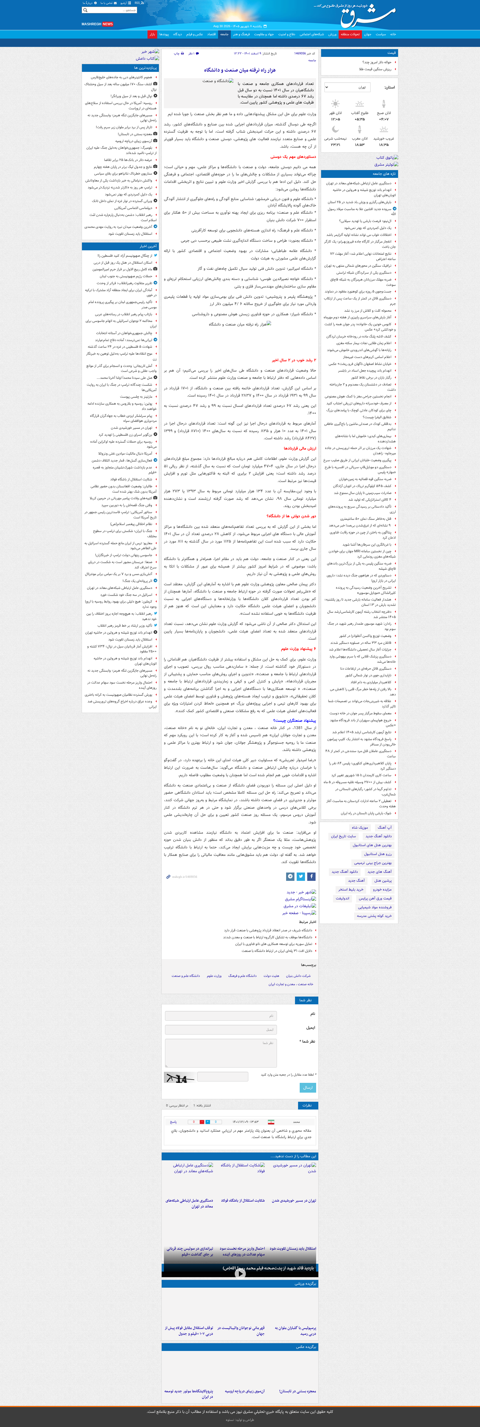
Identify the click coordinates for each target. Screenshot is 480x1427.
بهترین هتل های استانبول (372, 845)
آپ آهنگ (385, 828)
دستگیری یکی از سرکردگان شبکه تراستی (363, 272)
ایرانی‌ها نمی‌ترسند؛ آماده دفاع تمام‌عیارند (123, 340)
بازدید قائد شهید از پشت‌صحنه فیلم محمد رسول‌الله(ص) (268, 1268)
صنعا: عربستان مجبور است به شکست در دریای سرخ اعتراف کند (122, 564)
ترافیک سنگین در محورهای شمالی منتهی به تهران (357, 265)
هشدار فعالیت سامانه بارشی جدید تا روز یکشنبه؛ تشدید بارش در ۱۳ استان (360, 602)
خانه (393, 34)
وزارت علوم (214, 976)
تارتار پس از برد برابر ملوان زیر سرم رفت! (124, 127)
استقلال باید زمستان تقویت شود (130, 233)
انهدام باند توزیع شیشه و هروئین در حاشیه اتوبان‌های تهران (364, 192)
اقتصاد (211, 34)
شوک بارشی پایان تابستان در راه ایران (366, 813)
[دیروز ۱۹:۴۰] (239, 1306)
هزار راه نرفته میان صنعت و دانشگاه (240, 70)
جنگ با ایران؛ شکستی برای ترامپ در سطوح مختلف (125, 533)
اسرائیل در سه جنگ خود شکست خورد (126, 594)
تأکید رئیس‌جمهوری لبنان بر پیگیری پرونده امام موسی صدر (122, 304)
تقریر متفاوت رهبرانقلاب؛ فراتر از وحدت (124, 283)
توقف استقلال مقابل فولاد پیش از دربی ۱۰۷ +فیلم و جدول (189, 1331)
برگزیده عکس (306, 1347)
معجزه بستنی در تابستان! (297, 1391)
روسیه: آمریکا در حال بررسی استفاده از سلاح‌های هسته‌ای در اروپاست (121, 105)
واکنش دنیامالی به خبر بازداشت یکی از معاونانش (118, 180)
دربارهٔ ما (88, 3)
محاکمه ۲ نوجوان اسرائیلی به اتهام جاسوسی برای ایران (121, 323)
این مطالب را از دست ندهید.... (293, 1156)
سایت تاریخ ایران (343, 836)
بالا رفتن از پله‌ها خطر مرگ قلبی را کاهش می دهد (363, 692)
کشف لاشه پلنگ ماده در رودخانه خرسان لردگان (358, 336)
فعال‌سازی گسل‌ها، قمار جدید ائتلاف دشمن (122, 460)
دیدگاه (177, 34)
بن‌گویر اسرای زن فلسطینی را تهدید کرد (125, 434)
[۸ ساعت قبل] (239, 1369)
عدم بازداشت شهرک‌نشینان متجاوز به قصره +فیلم (125, 470)
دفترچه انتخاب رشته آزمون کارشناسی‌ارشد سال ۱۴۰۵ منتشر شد (361, 614)
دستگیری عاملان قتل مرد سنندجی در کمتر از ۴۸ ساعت (360, 753)
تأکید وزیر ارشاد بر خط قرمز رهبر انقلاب (125, 625)
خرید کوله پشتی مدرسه (374, 916)
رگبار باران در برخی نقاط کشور (371, 377)
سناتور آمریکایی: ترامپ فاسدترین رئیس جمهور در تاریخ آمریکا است (120, 515)
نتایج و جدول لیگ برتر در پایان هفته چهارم (123, 167)
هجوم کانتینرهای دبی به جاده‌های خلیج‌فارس (121, 77)
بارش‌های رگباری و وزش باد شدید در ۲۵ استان (359, 202)
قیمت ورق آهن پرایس (375, 898)
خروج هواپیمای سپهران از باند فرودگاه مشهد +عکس (363, 723)
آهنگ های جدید (380, 872)
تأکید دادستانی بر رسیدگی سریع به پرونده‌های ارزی (362, 509)
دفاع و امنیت (286, 34)
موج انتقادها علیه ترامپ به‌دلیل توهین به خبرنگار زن (121, 356)
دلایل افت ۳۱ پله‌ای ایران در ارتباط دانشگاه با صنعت (277, 951)
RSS (138, 3)
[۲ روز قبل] (188, 1306)
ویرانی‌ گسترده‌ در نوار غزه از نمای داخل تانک (122, 201)
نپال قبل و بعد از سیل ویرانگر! (131, 96)
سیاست (381, 34)
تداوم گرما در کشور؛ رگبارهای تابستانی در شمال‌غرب (365, 791)
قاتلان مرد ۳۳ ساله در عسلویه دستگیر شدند (360, 643)
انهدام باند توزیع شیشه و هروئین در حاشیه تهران (118, 632)
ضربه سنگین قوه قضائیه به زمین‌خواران (365, 479)
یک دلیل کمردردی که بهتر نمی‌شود (367, 228)
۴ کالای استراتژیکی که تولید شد (369, 499)
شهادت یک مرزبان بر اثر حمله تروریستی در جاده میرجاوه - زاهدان (360, 450)
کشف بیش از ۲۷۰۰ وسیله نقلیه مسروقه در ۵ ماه (357, 782)
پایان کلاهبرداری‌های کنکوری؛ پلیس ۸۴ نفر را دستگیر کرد (362, 766)
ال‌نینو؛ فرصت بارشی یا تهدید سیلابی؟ (365, 221)
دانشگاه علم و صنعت (186, 976)
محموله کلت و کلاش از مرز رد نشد (367, 310)
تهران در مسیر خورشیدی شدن (294, 1200)
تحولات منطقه (350, 34)
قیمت (392, 53)
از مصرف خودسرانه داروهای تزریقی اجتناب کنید (358, 403)
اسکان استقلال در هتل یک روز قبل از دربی (123, 262)
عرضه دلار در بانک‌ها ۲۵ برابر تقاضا (128, 160)
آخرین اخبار (148, 246)
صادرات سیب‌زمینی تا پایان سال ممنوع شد (362, 493)
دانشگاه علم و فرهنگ (242, 976)
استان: (389, 87)
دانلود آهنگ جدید (379, 836)
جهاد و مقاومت (264, 34)
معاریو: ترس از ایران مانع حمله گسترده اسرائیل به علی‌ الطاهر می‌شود (120, 546)
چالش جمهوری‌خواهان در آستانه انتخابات (124, 333)
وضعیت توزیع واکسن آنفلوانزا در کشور (365, 636)
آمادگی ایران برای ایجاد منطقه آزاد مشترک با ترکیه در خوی (121, 293)
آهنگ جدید (356, 881)
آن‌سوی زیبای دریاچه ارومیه (244, 1391)
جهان (367, 34)
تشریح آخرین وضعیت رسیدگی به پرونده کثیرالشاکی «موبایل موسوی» (366, 590)
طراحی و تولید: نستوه (240, 1420)
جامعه (224, 34)
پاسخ (173, 1122)
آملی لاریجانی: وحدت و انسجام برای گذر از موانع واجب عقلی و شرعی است (121, 368)
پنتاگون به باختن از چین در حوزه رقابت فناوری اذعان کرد (363, 535)
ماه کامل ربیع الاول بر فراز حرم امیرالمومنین (122, 269)
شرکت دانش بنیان (298, 976)
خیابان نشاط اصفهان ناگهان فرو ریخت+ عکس (360, 364)
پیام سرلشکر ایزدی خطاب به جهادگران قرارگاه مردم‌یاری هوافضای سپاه (123, 418)
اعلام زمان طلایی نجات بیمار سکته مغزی (363, 343)
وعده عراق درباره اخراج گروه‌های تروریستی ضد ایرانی (122, 704)
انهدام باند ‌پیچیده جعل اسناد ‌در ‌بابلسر (364, 370)
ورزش (332, 34)
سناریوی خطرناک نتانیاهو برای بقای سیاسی (123, 173)
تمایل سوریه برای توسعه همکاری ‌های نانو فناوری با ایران (273, 944)
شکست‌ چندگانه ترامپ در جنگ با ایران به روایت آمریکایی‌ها (122, 387)
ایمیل (310, 1028)
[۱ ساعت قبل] (291, 1179)
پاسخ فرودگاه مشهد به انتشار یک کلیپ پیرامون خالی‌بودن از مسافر (361, 742)
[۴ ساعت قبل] (188, 1227)
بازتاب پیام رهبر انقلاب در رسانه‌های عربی (123, 314)
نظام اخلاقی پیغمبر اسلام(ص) (131, 524)
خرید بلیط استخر (350, 889)
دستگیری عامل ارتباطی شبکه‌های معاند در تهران (358, 183)
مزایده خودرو (382, 889)
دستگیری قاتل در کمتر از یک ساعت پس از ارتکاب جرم (360, 301)
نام (313, 1014)
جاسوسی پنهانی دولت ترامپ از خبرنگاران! (123, 555)
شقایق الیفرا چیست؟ (377, 417)
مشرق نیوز (356, 14)
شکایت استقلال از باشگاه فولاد (242, 1200)
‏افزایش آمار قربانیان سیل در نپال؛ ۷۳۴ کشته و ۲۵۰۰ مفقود (122, 649)
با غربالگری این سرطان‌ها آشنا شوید (366, 544)
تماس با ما (107, 3)
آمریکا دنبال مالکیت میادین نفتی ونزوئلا (125, 453)
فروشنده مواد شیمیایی (375, 907)
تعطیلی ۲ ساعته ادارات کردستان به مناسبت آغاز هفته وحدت (361, 803)
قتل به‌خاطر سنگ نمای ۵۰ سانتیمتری (365, 518)
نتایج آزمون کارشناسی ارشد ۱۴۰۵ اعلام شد (361, 732)
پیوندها (164, 34)
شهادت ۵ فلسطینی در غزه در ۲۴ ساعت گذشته (120, 346)
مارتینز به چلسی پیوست (136, 396)
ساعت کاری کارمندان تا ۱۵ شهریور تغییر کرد (361, 775)
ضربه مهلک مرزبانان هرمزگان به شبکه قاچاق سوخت (363, 282)
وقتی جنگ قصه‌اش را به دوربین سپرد (126, 505)
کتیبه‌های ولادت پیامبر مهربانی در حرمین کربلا (121, 498)
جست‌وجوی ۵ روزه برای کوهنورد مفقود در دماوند (358, 291)
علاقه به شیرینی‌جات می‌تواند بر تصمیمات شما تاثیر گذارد (362, 704)
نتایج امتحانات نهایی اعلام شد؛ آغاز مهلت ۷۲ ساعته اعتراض (363, 256)
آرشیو (124, 3)
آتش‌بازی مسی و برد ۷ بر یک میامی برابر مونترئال (118, 574)
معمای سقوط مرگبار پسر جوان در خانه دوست (360, 713)
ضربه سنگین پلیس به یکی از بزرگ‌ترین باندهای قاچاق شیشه (361, 566)
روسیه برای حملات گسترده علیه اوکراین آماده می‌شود (123, 444)
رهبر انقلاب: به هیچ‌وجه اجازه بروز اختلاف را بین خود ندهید (121, 616)
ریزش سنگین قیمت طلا (375, 69)
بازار (152, 34)
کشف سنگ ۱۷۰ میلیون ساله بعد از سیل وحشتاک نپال (120, 87)
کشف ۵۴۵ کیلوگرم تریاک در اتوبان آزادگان (362, 486)
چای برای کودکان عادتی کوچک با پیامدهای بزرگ (358, 410)
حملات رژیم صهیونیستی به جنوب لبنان (126, 276)
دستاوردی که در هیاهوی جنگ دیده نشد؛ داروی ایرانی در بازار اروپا (361, 578)
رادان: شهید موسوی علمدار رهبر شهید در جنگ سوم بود (362, 626)
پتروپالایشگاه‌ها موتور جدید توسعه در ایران (188, 1394)
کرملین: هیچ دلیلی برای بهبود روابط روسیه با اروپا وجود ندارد (121, 604)
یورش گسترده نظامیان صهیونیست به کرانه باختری (118, 694)
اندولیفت (342, 898)
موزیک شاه (360, 828)
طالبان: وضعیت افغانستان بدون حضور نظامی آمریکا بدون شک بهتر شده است (124, 489)
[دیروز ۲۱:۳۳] (291, 1306)
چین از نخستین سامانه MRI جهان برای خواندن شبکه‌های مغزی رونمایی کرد (362, 554)
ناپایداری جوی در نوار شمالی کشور (368, 675)
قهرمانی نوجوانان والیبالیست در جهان (240, 1331)
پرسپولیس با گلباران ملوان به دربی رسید (295, 1331)
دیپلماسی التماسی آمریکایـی (133, 208)
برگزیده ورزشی (305, 1284)
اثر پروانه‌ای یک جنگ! (137, 581)
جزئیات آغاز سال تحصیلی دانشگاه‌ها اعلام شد (360, 649)
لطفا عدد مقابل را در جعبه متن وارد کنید (288, 1074)
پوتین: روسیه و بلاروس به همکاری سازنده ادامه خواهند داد (122, 406)
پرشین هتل (383, 881)
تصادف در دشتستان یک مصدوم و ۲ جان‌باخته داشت (362, 387)
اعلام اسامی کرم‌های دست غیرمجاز (367, 357)
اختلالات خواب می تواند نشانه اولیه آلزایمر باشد (358, 235)
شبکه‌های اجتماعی (312, 34)
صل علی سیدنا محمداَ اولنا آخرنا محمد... (124, 377)
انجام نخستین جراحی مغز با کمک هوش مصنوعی (358, 396)
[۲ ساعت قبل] (239, 1179)
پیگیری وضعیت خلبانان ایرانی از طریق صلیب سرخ (357, 460)
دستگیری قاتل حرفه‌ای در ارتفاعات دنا (365, 668)
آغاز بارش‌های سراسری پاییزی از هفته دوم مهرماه (357, 317)
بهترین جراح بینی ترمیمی (373, 863)
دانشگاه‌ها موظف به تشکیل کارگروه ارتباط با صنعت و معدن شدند (267, 937)
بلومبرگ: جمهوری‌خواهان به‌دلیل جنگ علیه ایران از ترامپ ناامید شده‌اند (121, 150)
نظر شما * (307, 1042)
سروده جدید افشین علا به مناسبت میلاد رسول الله (362, 211)
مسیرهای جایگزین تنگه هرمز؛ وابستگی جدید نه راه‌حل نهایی (122, 118)
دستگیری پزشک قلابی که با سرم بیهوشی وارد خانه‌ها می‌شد (362, 659)
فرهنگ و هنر (241, 34)
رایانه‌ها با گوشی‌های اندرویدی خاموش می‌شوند (359, 350)
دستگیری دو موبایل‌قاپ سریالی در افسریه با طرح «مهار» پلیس (360, 470)
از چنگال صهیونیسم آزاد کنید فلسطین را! (125, 255)
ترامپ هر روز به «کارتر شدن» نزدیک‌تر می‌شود (120, 187)
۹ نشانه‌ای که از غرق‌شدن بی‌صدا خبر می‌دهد (360, 525)
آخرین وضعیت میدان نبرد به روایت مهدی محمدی (118, 227)
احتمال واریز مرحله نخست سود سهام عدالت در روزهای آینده (122, 685)
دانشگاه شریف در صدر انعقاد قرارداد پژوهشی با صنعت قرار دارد (268, 930)
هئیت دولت (271, 976)
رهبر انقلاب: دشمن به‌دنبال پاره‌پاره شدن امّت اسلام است (123, 217)
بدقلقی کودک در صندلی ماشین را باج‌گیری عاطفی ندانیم (360, 426)
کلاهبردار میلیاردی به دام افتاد (371, 682)
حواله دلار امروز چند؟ (376, 62)
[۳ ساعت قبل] (188, 1179)
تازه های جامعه (384, 174)
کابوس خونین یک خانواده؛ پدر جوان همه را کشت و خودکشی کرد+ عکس (360, 327)
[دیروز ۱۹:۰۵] (188, 1369)
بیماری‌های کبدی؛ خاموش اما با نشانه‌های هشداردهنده (365, 438)
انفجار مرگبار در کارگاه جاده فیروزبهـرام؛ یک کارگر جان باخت (360, 244)
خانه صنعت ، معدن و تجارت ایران (291, 984)
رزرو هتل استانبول (378, 854)
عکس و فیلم (194, 34)
